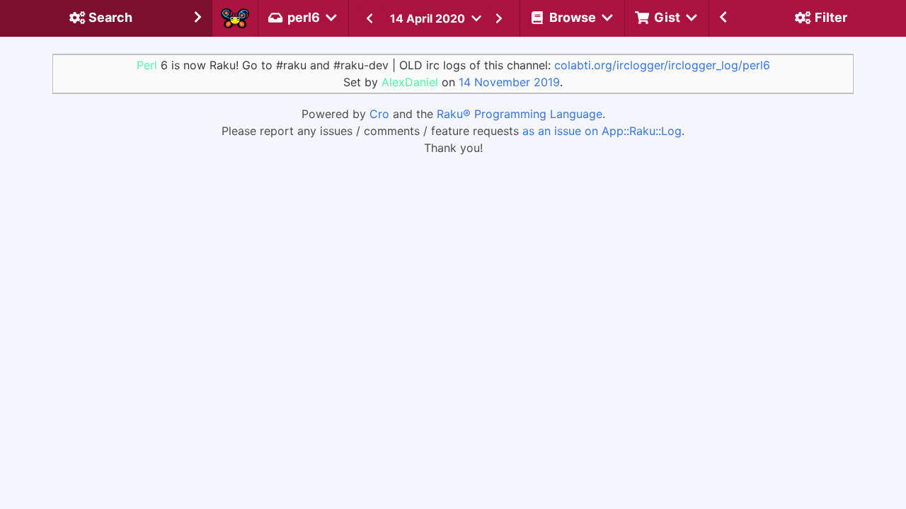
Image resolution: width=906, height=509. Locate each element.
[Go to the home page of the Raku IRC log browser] (235, 18)
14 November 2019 (509, 82)
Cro (379, 114)
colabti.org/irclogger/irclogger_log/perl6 (662, 65)
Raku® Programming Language (519, 114)
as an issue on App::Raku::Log (602, 131)
